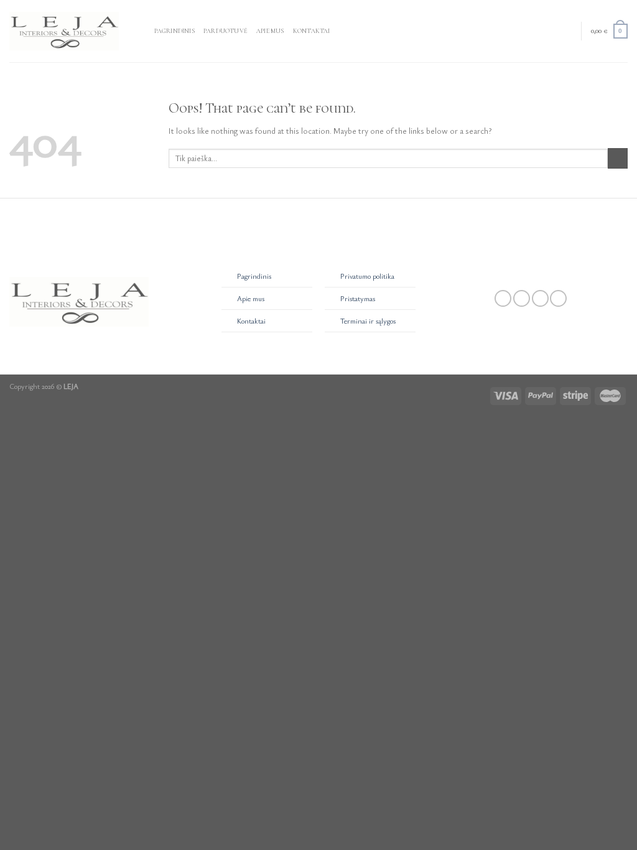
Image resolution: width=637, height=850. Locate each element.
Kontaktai (311, 31)
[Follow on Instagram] (521, 298)
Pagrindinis (174, 31)
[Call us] (558, 298)
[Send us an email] (540, 298)
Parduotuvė (225, 31)
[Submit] (618, 158)
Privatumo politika (367, 276)
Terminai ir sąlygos (368, 320)
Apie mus (270, 31)
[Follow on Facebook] (503, 298)
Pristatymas (357, 298)
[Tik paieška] (141, 31)
